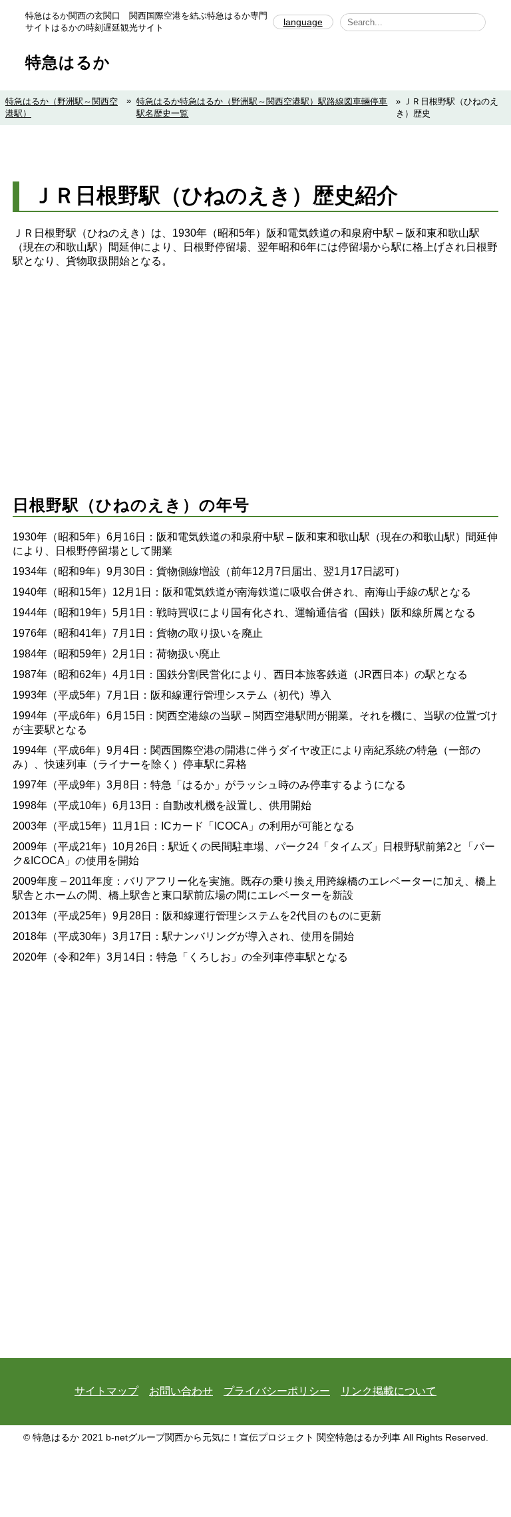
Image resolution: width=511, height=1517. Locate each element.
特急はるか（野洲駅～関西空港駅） (61, 107)
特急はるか (67, 62)
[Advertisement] (255, 368)
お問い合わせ (181, 1391)
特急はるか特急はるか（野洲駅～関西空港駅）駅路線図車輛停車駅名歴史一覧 (261, 107)
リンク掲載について (388, 1391)
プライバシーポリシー (277, 1391)
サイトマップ (106, 1391)
